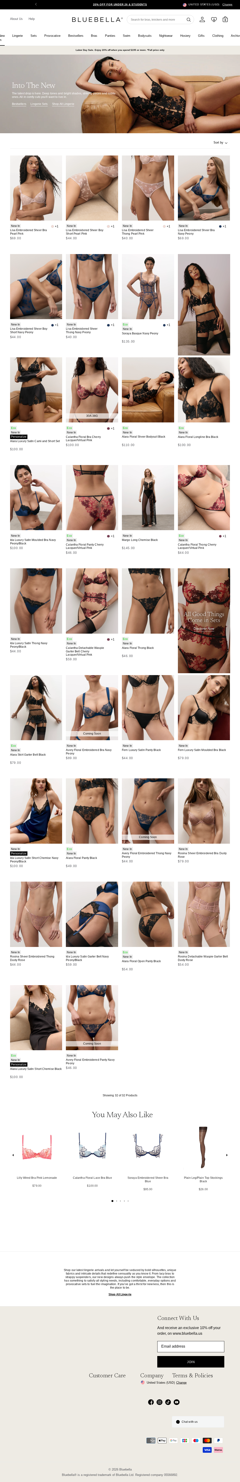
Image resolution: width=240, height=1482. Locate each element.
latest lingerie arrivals (90, 1270)
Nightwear (165, 35)
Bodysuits (145, 35)
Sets (33, 35)
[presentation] (13, 1156)
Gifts (201, 35)
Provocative (52, 35)
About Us (16, 19)
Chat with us (190, 1421)
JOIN (191, 1362)
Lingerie (17, 35)
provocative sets (76, 1284)
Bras (94, 35)
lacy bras (165, 1273)
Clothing (217, 35)
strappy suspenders (78, 1277)
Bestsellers (75, 35)
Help (32, 19)
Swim (126, 35)
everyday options (159, 1280)
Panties (110, 35)
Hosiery (185, 35)
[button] (204, 4)
